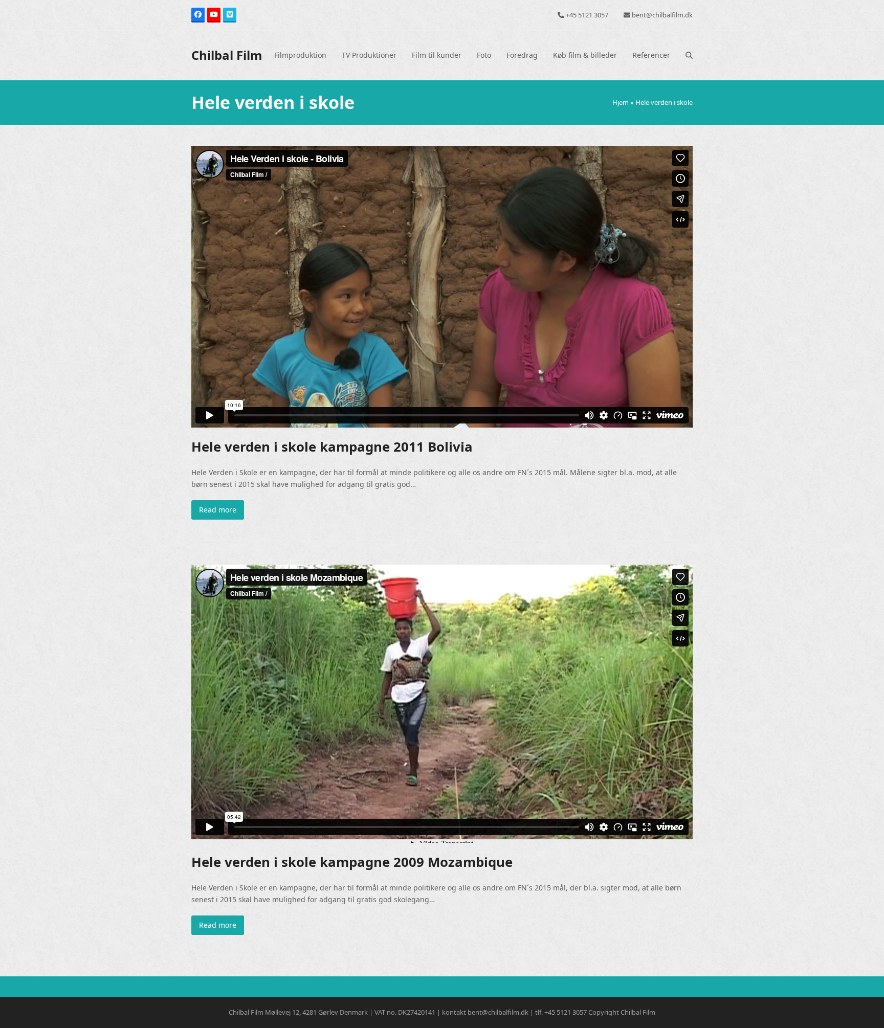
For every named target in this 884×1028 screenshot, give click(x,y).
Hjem (620, 102)
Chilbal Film (226, 55)
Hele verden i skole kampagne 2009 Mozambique (352, 862)
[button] (689, 55)
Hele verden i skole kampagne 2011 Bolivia (332, 446)
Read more (217, 510)
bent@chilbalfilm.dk (662, 14)
